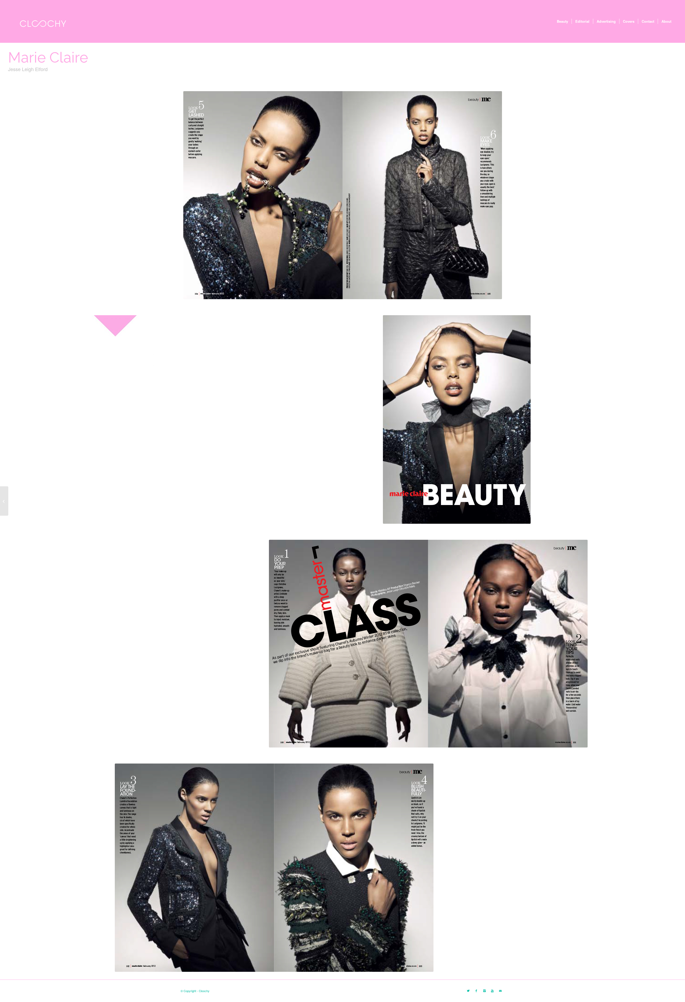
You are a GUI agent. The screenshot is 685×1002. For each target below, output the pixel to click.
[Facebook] (476, 990)
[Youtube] (492, 990)
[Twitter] (468, 990)
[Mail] (500, 990)
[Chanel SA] (4, 501)
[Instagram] (484, 990)
